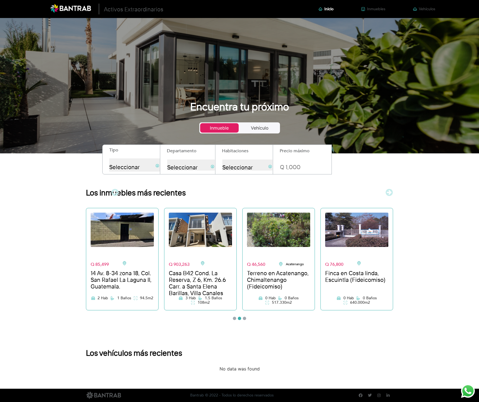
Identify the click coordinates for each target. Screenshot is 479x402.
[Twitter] (370, 395)
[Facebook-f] (361, 395)
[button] (116, 192)
